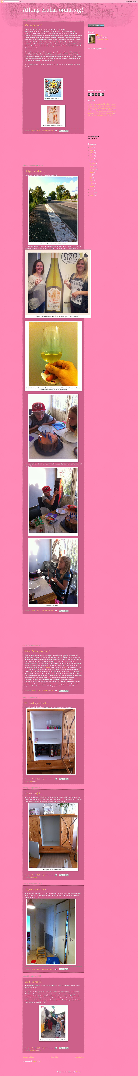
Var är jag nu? (33, 25)
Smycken (108, 113)
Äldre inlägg (79, 1057)
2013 (92, 158)
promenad (90, 111)
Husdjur (92, 108)
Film (114, 106)
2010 (92, 195)
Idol (96, 108)
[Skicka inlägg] (56, 130)
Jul (111, 108)
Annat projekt (33, 793)
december (93, 161)
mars (91, 180)
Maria (100, 35)
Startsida (54, 1057)
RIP (114, 111)
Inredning (33, 781)
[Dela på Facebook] (66, 131)
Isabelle (32, 1050)
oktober (92, 166)
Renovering (33, 877)
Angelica (96, 104)
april (91, 177)
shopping (96, 113)
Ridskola (38, 1050)
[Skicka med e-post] (60, 131)
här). (64, 667)
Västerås (110, 115)
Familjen (108, 106)
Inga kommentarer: (47, 130)
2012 (92, 189)
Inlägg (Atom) (37, 1061)
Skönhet (104, 113)
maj (91, 175)
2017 (92, 147)
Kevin (90, 110)
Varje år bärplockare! (37, 651)
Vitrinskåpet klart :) (36, 703)
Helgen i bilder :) (35, 171)
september (93, 169)
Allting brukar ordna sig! (53, 9)
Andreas (90, 104)
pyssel (94, 111)
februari (92, 183)
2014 (92, 156)
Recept (99, 111)
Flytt (89, 108)
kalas (114, 108)
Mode (97, 110)
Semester (91, 113)
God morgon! (33, 981)
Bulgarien (113, 104)
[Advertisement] (53, 149)
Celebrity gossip (92, 106)
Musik (113, 110)
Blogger (78, 1072)
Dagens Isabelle (101, 106)
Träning (94, 115)
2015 (92, 153)
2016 (92, 150)
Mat (94, 110)
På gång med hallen (36, 889)
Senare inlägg (28, 1057)
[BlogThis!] (62, 131)
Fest (112, 106)
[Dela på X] (64, 131)
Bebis (101, 104)
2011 (92, 192)
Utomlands (99, 115)
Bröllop (106, 104)
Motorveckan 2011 (105, 110)
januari (92, 186)
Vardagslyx (104, 115)
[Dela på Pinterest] (67, 131)
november (93, 163)
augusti (92, 172)
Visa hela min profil (101, 39)
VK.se (48, 667)
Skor (100, 113)
